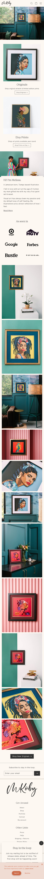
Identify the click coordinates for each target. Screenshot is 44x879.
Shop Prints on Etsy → (22, 145)
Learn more (29, 869)
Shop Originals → (22, 92)
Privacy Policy (22, 841)
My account (22, 820)
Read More (8, 211)
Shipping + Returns (22, 838)
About (22, 807)
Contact (22, 817)
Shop (22, 811)
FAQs (22, 835)
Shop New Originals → (22, 756)
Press (22, 832)
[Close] (42, 864)
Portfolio (22, 814)
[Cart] (36, 3)
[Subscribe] (37, 773)
